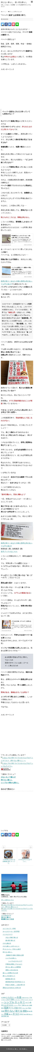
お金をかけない (25, 997)
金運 (8, 1016)
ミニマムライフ (7, 934)
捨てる (18, 1011)
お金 (19, 997)
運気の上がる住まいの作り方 (12, 987)
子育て (20, 1008)
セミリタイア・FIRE (9, 928)
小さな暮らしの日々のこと (11, 946)
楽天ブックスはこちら (9, 551)
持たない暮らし (7, 952)
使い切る (27, 1005)
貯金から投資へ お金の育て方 (15, 985)
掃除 (25, 1011)
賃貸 (2, 1016)
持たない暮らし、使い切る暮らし (14, 2)
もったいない (17, 999)
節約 (25, 1014)
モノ (19, 1005)
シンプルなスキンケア (15, 961)
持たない (10, 1010)
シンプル (9, 1002)
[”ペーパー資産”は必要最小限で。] (9, 24)
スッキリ (20, 1002)
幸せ (27, 1008)
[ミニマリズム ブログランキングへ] (5, 770)
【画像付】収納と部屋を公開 (14, 955)
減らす (10, 1014)
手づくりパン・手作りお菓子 (12, 949)
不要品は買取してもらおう (13, 964)
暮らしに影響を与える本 (10, 973)
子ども (11, 1008)
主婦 (23, 1005)
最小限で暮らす (10, 940)
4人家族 (3, 997)
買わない (31, 1014)
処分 (2, 1008)
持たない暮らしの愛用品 (13, 967)
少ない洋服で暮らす (11, 937)
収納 (6, 1007)
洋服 (6, 1014)
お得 (15, 997)
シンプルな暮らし (11, 958)
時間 (30, 1011)
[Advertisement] (17, 88)
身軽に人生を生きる (11, 970)
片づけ (16, 1014)
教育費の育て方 (10, 979)
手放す (29, 1008)
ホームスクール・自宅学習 (11, 931)
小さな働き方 (7, 943)
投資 (2, 1011)
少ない (23, 1008)
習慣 (27, 1014)
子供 (16, 1008)
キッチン (26, 999)
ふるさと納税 (10, 999)
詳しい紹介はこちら (7, 900)
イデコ (22, 999)
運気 (5, 1016)
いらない (10, 997)
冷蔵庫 (30, 1005)
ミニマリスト (8, 1005)
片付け (21, 1014)
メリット (16, 1005)
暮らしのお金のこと (9, 976)
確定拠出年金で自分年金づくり (15, 982)
